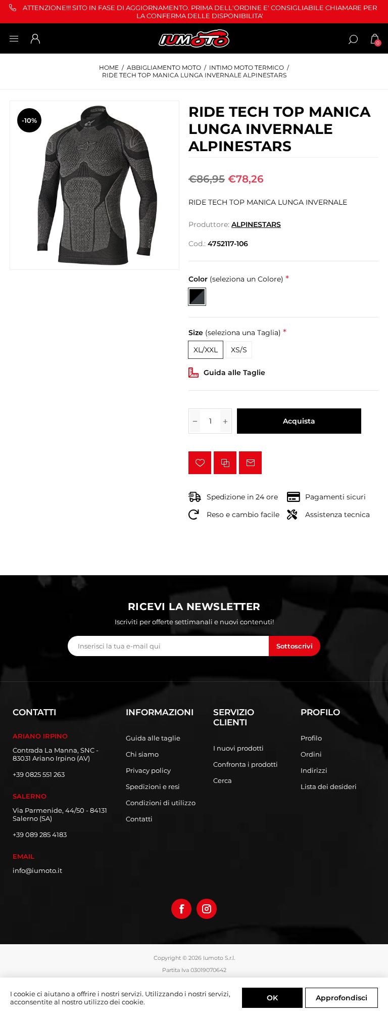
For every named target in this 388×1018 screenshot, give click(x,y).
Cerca (222, 780)
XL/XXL (205, 349)
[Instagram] (207, 909)
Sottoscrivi (294, 646)
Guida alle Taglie (234, 372)
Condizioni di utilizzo (161, 803)
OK (272, 997)
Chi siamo (142, 754)
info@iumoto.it (37, 870)
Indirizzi (314, 770)
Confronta (225, 462)
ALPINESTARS (256, 224)
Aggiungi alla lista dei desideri (199, 462)
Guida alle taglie (153, 738)
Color (235, 279)
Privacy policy (148, 770)
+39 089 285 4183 (40, 834)
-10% (29, 120)
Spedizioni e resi (153, 786)
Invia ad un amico (250, 462)
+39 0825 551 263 (39, 774)
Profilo (311, 738)
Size (234, 332)
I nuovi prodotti (238, 748)
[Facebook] (181, 909)
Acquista (299, 421)
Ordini (311, 754)
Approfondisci (341, 997)
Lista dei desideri (329, 786)
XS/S (239, 349)
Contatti (139, 819)
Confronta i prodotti (245, 764)
